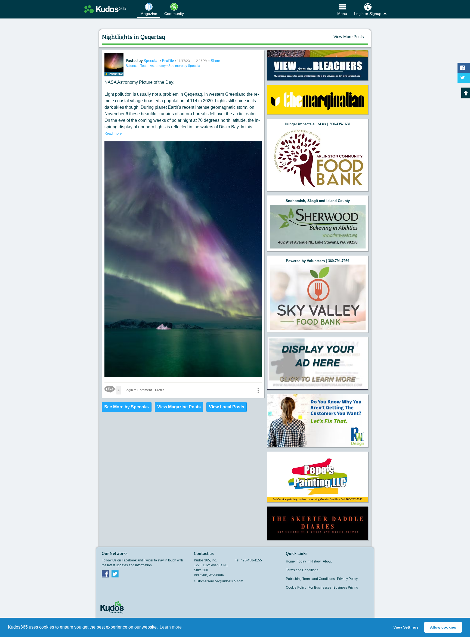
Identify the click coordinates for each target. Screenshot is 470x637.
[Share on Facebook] (463, 68)
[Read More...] (317, 65)
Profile (168, 60)
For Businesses (319, 587)
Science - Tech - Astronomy (146, 66)
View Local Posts (226, 407)
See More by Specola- (126, 407)
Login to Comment (138, 390)
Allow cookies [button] (443, 627)
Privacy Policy (347, 579)
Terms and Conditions (302, 570)
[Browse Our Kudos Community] (105, 9)
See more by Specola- (184, 66)
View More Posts (348, 36)
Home (290, 561)
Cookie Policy (296, 587)
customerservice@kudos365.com (218, 581)
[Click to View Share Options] (258, 390)
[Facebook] (105, 573)
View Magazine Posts (179, 407)
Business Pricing (345, 587)
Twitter (115, 573)
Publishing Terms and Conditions (310, 579)
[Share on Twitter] (463, 78)
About (327, 561)
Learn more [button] (171, 627)
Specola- (151, 60)
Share (215, 61)
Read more (113, 133)
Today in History (309, 561)
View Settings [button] (406, 627)
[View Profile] (113, 62)
